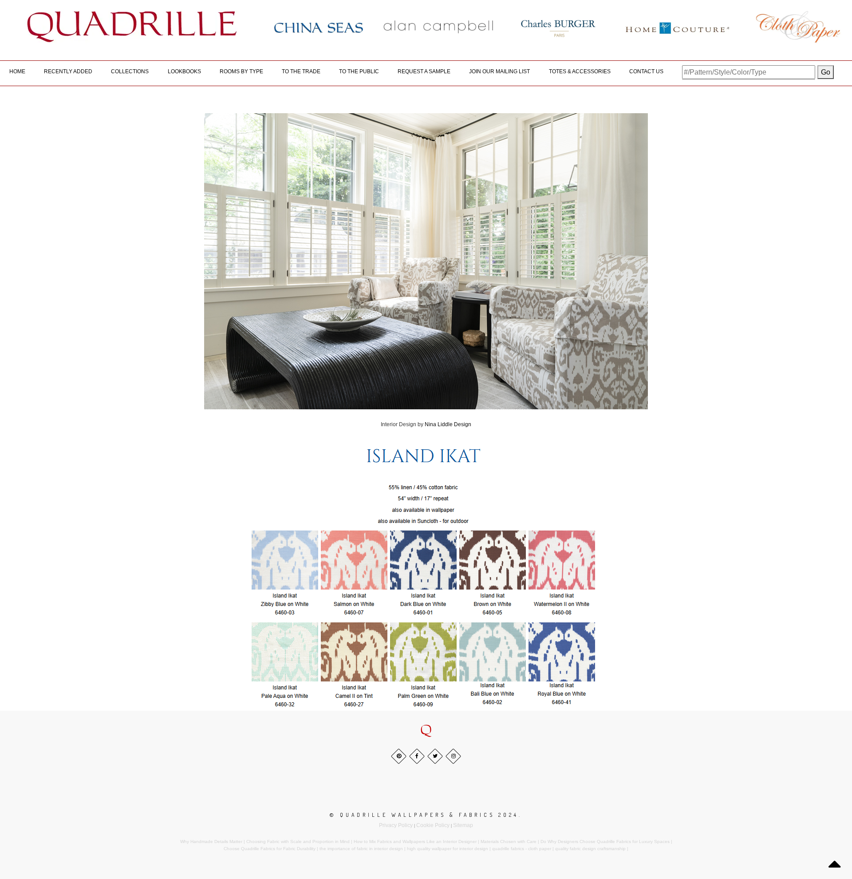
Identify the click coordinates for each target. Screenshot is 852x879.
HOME (17, 71)
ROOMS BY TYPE (241, 71)
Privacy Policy (396, 825)
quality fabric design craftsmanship (590, 848)
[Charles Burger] (558, 27)
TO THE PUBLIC (359, 71)
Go (825, 72)
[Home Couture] (678, 27)
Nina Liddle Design (448, 424)
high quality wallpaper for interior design (447, 848)
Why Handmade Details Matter (211, 841)
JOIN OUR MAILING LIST (499, 71)
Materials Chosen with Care (508, 841)
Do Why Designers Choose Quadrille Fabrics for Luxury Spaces (605, 841)
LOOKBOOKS (184, 71)
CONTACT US (646, 71)
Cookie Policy (433, 825)
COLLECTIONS (130, 71)
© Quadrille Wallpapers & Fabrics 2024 (424, 815)
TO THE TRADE (301, 71)
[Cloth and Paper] (797, 27)
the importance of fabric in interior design (361, 848)
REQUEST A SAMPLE (424, 71)
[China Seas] (318, 27)
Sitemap (463, 825)
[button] (426, 730)
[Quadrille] (132, 27)
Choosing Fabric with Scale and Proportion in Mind (298, 841)
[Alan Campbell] (438, 27)
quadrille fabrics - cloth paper (521, 848)
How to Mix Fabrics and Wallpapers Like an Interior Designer (415, 841)
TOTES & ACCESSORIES (580, 71)
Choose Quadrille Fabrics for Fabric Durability (270, 848)
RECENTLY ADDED (68, 71)
